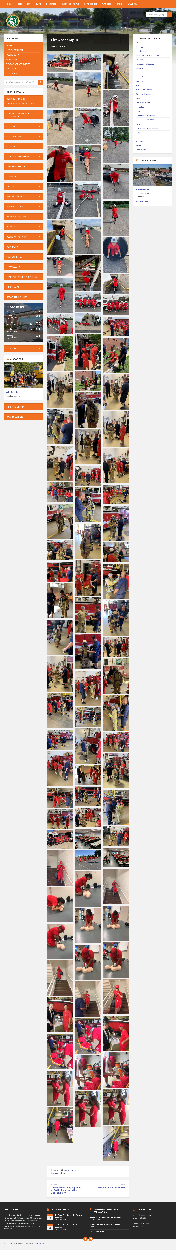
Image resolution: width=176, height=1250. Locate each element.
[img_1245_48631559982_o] (116, 445)
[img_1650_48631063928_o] (60, 312)
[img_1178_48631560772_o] (116, 845)
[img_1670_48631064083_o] (88, 180)
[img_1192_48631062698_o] (116, 751)
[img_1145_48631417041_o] (88, 869)
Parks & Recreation (143, 102)
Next (123, 1184)
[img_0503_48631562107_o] (60, 885)
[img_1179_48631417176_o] (60, 828)
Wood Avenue (141, 150)
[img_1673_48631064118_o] (60, 144)
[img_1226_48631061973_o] (116, 561)
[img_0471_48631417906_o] (60, 1142)
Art (137, 42)
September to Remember (146, 115)
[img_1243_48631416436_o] (60, 480)
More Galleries (142, 202)
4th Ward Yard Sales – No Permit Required (68, 1216)
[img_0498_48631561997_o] (60, 921)
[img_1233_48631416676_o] (116, 540)
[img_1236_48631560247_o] (88, 521)
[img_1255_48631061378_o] (60, 370)
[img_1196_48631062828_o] (88, 726)
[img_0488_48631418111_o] (116, 1013)
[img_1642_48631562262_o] (116, 314)
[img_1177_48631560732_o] (88, 848)
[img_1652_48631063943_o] (60, 275)
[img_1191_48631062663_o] (60, 785)
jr (65, 1173)
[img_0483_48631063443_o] (60, 1031)
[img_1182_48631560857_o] (60, 807)
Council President (142, 51)
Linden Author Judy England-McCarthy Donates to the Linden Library (66, 1190)
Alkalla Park (12, 392)
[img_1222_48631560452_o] (88, 595)
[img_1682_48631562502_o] (116, 88)
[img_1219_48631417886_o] (116, 598)
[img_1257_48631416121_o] (116, 335)
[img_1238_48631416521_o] (60, 501)
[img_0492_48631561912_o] (60, 995)
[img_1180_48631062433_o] (88, 826)
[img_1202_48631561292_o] (60, 691)
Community (140, 47)
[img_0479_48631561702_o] (60, 1068)
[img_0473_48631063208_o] (88, 1126)
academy (56, 1173)
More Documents (97, 1232)
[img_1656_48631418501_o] (116, 272)
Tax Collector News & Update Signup (105, 1217)
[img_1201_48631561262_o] (116, 693)
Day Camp (139, 59)
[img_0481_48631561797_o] (116, 1050)
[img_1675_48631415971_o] (88, 143)
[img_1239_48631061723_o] (88, 485)
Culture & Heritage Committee (147, 55)
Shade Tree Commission (145, 120)
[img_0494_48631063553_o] (116, 977)
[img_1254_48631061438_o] (116, 372)
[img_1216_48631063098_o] (88, 631)
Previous (54, 1184)
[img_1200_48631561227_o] (88, 705)
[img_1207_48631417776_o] (88, 668)
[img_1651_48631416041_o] (116, 293)
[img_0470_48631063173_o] (116, 1160)
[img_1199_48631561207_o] (60, 727)
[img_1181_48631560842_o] (116, 824)
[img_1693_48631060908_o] (60, 71)
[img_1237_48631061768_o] (116, 503)
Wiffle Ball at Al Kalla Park (111, 1187)
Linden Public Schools (144, 90)
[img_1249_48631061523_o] (88, 427)
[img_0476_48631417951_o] (60, 1105)
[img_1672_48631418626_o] (116, 162)
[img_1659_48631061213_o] (60, 254)
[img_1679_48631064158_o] (88, 106)
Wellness (139, 145)
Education (139, 68)
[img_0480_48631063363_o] (88, 1052)
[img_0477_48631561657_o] (88, 1089)
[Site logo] (13, 29)
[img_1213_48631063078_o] (116, 635)
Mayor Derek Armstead (144, 94)
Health (138, 72)
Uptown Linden (71, 1170)
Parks (138, 98)
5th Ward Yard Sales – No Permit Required (68, 1226)
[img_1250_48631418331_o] (116, 409)
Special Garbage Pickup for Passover (105, 1224)
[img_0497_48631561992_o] (116, 940)
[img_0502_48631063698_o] (116, 903)
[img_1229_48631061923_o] (88, 558)
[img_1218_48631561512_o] (60, 617)
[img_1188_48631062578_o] (88, 784)
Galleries (61, 46)
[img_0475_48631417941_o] (116, 1123)
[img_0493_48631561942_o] (88, 979)
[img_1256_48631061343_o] (88, 369)
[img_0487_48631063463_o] (88, 1016)
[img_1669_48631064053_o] (60, 181)
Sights (138, 124)
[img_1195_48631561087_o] (88, 763)
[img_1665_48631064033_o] (88, 216)
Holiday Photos (141, 77)
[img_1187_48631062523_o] (88, 805)
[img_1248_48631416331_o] (60, 443)
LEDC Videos (140, 85)
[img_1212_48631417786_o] (60, 654)
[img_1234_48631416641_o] (60, 538)
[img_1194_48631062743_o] (60, 749)
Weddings (139, 141)
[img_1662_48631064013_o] (60, 217)
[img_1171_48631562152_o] (60, 848)
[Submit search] (169, 14)
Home (53, 46)
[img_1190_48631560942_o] (116, 787)
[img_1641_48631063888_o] (88, 332)
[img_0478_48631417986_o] (116, 1087)
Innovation (140, 81)
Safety (138, 111)
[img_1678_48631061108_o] (60, 107)
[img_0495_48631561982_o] (60, 958)
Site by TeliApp (39, 1244)
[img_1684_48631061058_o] (88, 69)
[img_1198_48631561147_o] (116, 729)
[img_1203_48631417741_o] (116, 656)
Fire (62, 1173)
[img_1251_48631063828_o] (60, 407)
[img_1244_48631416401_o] (88, 463)
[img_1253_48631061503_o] (88, 390)
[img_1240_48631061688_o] (116, 482)
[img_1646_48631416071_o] (88, 311)
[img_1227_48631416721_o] (60, 559)
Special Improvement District (147, 128)
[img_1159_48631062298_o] (116, 866)
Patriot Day (140, 107)
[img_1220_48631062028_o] (60, 580)
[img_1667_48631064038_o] (116, 198)
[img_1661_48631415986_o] (116, 235)
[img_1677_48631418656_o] (116, 125)
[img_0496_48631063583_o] (88, 942)
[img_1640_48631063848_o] (60, 333)
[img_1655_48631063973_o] (88, 290)
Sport (138, 132)
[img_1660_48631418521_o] (88, 253)
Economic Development (145, 64)
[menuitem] (10, 3)
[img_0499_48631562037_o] (88, 906)
